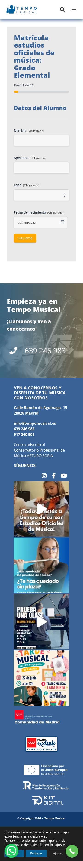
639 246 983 (24, 428)
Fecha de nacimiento (38, 212)
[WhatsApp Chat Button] (11, 851)
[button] (62, 9)
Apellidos (30, 158)
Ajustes (58, 853)
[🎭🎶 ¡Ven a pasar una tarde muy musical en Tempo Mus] (41, 678)
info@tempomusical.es (35, 423)
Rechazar (36, 853)
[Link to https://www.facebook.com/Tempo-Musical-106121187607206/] (54, 475)
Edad (26, 185)
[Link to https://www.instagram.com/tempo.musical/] (44, 475)
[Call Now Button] (72, 851)
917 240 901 (24, 434)
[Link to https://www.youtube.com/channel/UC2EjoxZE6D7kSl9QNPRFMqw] (64, 475)
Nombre (29, 130)
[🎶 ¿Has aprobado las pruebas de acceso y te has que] (41, 565)
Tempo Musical (54, 818)
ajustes (60, 845)
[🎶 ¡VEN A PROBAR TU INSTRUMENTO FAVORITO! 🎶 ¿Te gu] (41, 621)
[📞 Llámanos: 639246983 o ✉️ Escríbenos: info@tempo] (41, 509)
